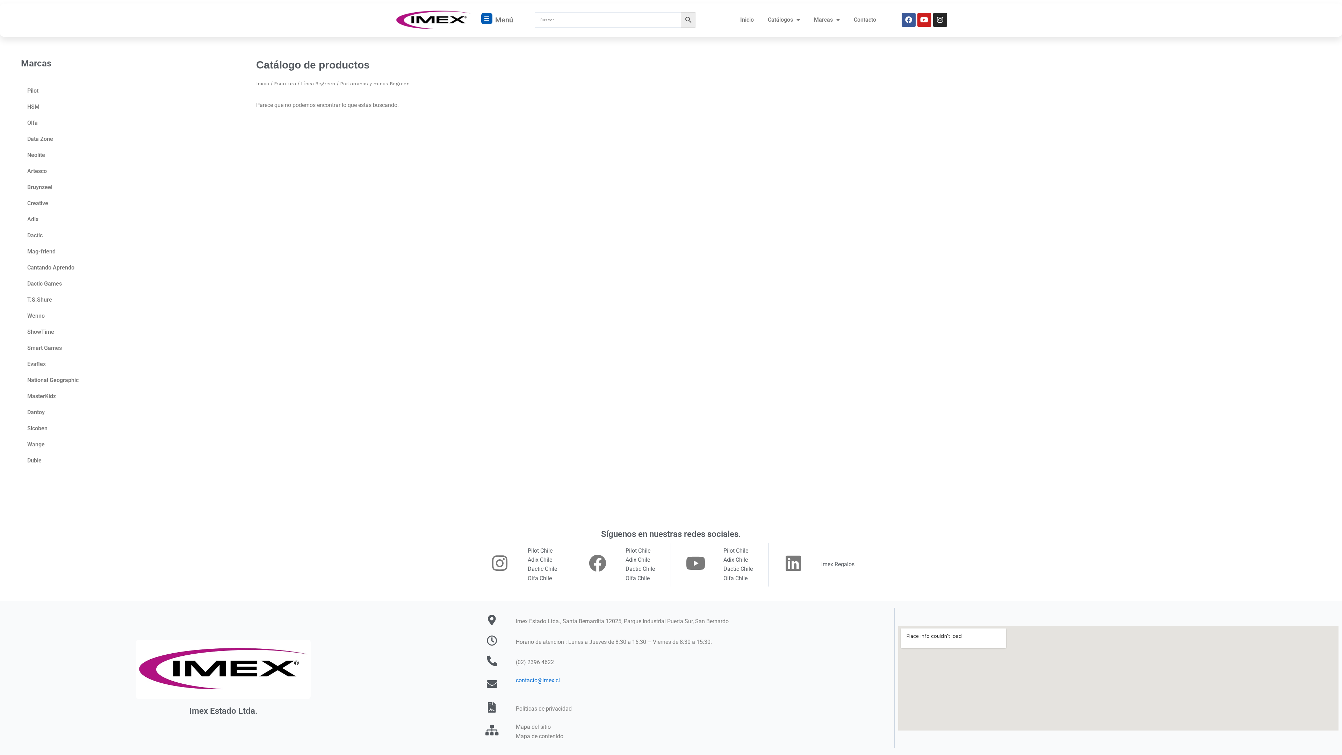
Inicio (747, 19)
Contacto (865, 19)
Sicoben (37, 428)
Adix (32, 219)
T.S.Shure (39, 299)
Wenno (36, 315)
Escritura (285, 84)
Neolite (36, 155)
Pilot (32, 90)
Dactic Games (44, 283)
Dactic (35, 235)
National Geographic (53, 380)
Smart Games (44, 348)
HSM (33, 106)
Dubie (34, 460)
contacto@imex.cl (538, 680)
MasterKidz (41, 396)
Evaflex (36, 364)
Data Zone (40, 139)
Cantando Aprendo (50, 267)
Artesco (37, 171)
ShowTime (40, 332)
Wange (36, 444)
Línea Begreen (318, 84)
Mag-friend (41, 251)
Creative (37, 203)
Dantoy (36, 412)
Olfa (32, 123)
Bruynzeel (39, 187)
